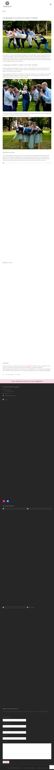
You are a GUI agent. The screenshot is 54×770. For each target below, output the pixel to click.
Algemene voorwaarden (42, 767)
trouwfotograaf (28, 366)
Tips (19, 374)
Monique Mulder (10, 374)
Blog (17, 374)
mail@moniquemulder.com (10, 395)
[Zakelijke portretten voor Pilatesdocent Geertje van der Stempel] (15, 557)
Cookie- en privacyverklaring (29, 767)
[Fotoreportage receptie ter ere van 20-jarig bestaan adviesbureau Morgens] (15, 655)
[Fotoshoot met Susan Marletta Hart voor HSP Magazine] (39, 655)
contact (7, 367)
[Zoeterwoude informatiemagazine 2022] (39, 557)
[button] (50, 4)
